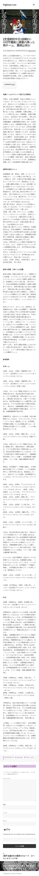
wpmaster (32, 51)
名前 (4, 804)
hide (13, 84)
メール (5, 813)
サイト (5, 821)
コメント (6, 778)
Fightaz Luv (9, 4)
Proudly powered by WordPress (12, 873)
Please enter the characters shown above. (19, 834)
